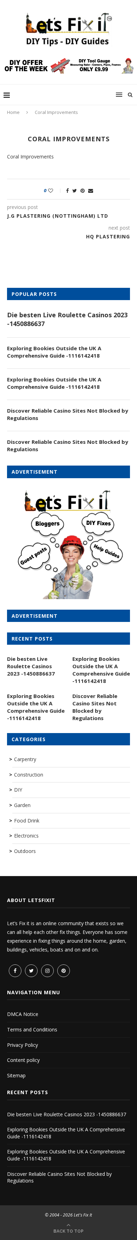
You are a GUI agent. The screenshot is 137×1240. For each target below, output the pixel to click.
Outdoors (25, 851)
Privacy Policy (22, 1045)
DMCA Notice (22, 1014)
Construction (28, 774)
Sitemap (16, 1075)
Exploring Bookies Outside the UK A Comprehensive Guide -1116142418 (54, 352)
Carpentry (25, 759)
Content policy (23, 1060)
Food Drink (26, 820)
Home (13, 112)
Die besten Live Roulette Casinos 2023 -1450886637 (67, 319)
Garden (22, 805)
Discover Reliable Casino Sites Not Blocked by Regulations (67, 414)
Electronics (26, 835)
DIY (18, 789)
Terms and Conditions (32, 1029)
